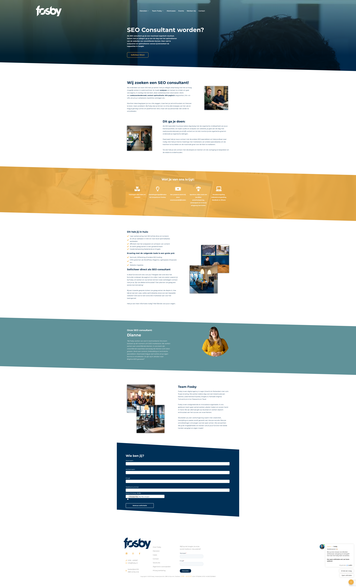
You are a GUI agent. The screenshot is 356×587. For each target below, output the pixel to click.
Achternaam (130, 469)
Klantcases (171, 11)
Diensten (143, 11)
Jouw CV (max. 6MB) (133, 493)
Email (128, 478)
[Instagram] (133, 553)
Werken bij (191, 11)
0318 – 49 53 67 (186, 576)
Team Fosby (157, 11)
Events (181, 11)
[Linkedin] (126, 553)
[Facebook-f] (139, 553)
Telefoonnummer (132, 487)
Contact (201, 11)
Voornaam (129, 460)
